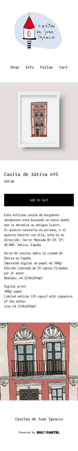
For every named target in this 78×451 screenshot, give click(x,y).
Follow (46, 67)
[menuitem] (14, 67)
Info (29, 67)
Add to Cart (39, 200)
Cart (63, 66)
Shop (14, 67)
